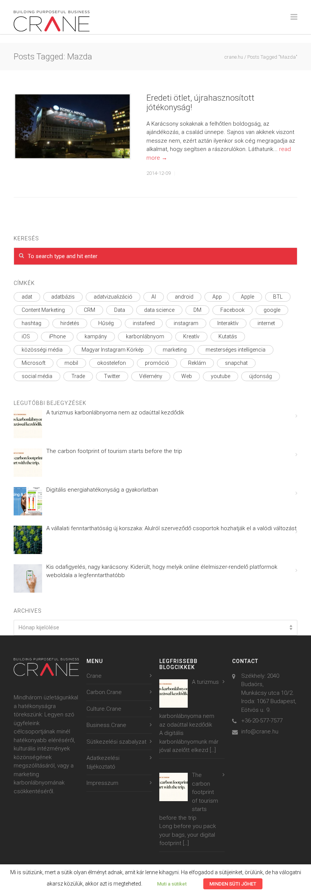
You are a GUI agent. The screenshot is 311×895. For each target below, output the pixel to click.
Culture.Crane (103, 708)
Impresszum (102, 783)
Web (186, 376)
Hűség (106, 323)
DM (197, 310)
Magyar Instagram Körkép (113, 350)
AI (153, 297)
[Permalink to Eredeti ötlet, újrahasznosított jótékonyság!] (72, 126)
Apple (247, 297)
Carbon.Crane (104, 692)
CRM (89, 310)
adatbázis (63, 297)
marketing (175, 350)
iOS (26, 336)
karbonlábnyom (145, 336)
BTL (278, 297)
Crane (94, 675)
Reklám (197, 363)
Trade (78, 376)
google (272, 310)
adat (27, 297)
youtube (220, 376)
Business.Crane (106, 725)
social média (37, 376)
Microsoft (34, 363)
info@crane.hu (259, 731)
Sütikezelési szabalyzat (116, 741)
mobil (71, 363)
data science (159, 310)
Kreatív (191, 336)
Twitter (112, 376)
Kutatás (227, 336)
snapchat (236, 363)
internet (266, 323)
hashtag (31, 323)
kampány (96, 336)
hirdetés (69, 323)
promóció (157, 363)
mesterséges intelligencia (235, 350)
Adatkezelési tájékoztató (102, 762)
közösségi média (42, 350)
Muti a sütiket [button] (172, 884)
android (184, 297)
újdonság (260, 376)
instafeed (144, 323)
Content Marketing (43, 310)
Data (119, 310)
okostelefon (111, 363)
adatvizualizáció (113, 297)
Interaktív (228, 323)
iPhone (57, 336)
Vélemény (150, 376)
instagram (186, 323)
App (217, 297)
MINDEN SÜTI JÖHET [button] (232, 884)
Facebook (232, 310)
